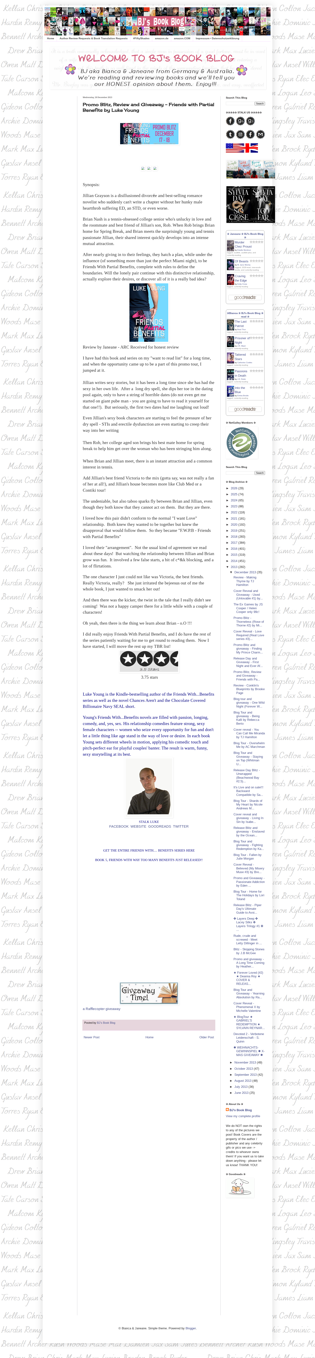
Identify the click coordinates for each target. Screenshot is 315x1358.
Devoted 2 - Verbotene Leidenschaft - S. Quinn (249, 1037)
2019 (234, 530)
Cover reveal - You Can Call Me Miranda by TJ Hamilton (249, 733)
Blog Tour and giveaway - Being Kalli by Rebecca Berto (247, 718)
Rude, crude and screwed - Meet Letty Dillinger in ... (248, 939)
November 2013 (245, 1062)
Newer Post (92, 1037)
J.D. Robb (241, 379)
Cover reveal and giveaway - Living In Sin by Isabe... (248, 818)
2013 (234, 567)
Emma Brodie (243, 396)
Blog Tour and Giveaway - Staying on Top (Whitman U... (248, 758)
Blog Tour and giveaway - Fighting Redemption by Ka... (249, 845)
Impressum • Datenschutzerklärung (217, 38)
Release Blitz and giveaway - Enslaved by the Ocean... (249, 831)
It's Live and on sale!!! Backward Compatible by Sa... (248, 791)
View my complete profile (243, 1116)
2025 (234, 494)
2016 (234, 548)
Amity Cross (242, 284)
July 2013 (241, 1087)
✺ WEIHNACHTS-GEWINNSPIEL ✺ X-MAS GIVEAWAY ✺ (249, 1051)
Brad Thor (241, 329)
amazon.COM (182, 38)
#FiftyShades (141, 38)
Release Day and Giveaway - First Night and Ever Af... (248, 662)
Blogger (191, 1328)
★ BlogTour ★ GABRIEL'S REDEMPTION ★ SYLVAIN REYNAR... (249, 1022)
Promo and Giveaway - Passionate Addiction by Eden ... (249, 881)
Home (50, 38)
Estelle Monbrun (244, 250)
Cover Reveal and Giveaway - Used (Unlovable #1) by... (248, 594)
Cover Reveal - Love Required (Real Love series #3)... (249, 635)
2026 (234, 488)
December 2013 (245, 572)
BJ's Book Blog (241, 1110)
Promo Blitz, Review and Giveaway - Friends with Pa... (247, 675)
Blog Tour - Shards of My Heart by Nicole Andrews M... (248, 804)
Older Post (206, 1037)
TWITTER (181, 826)
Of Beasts (241, 261)
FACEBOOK (119, 826)
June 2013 (241, 1093)
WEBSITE (138, 826)
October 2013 (244, 1068)
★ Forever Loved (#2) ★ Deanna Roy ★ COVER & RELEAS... (248, 978)
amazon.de (161, 38)
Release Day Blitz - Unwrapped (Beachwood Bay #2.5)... (247, 775)
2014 (234, 561)
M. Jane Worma (243, 265)
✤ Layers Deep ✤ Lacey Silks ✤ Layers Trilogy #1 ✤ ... (248, 924)
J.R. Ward (241, 346)
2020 (234, 524)
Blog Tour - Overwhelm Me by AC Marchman (249, 745)
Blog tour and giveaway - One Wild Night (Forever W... (249, 702)
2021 (234, 518)
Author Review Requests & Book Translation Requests (94, 38)
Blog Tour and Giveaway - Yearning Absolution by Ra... (249, 993)
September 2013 (246, 1074)
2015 (234, 554)
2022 (234, 512)
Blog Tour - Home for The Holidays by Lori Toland (249, 895)
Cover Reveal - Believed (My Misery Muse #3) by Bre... (249, 868)
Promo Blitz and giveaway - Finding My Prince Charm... (248, 648)
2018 (234, 536)
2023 (234, 506)
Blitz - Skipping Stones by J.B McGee (249, 951)
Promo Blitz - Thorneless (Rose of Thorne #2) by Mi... (249, 621)
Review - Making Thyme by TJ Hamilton (245, 581)
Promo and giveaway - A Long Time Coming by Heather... (249, 962)
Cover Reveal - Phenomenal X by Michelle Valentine (247, 1007)
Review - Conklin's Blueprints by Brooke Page (249, 689)
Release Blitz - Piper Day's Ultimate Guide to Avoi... (248, 908)
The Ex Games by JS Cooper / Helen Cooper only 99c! (248, 608)
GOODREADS (159, 826)
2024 (234, 500)
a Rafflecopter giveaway (101, 1009)
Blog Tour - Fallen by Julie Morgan (248, 856)
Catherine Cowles (244, 363)
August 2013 (243, 1080)
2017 (234, 542)
